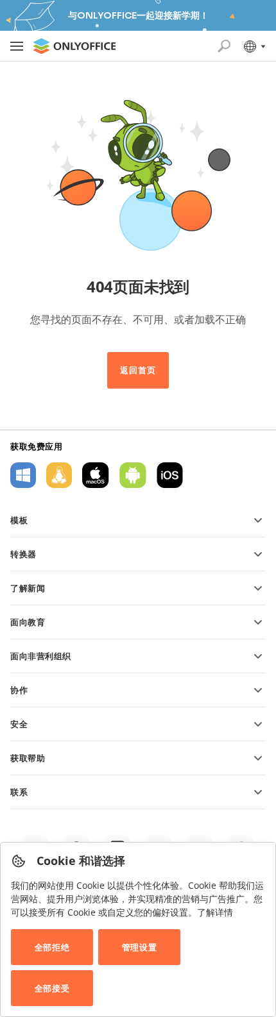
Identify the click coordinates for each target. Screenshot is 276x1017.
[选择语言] (254, 46)
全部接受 (52, 988)
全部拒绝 (52, 947)
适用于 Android (132, 475)
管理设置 (139, 947)
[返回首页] (74, 46)
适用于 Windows (23, 475)
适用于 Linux (59, 475)
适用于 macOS (95, 475)
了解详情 (215, 912)
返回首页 (138, 370)
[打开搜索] (224, 46)
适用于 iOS (170, 475)
